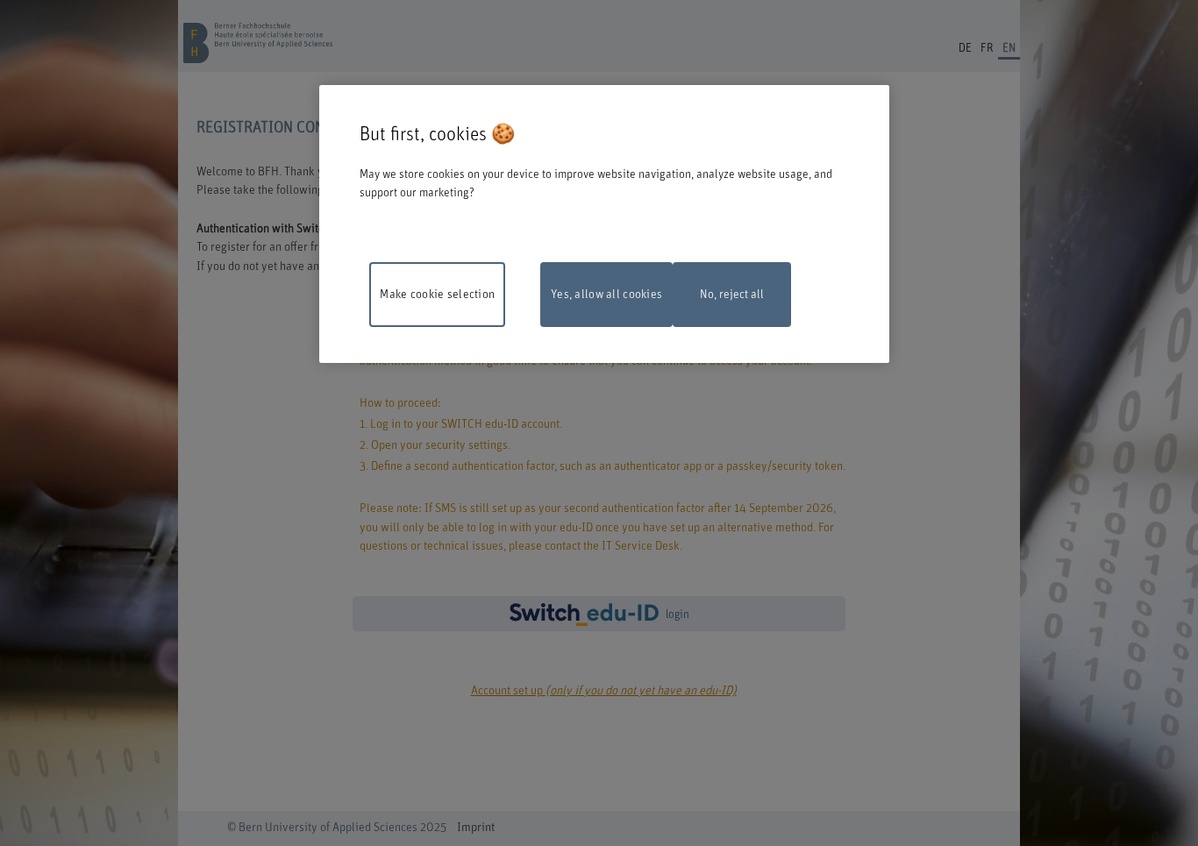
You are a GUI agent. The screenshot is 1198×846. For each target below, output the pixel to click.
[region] (604, 224)
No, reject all (732, 294)
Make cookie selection (437, 294)
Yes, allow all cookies (606, 294)
